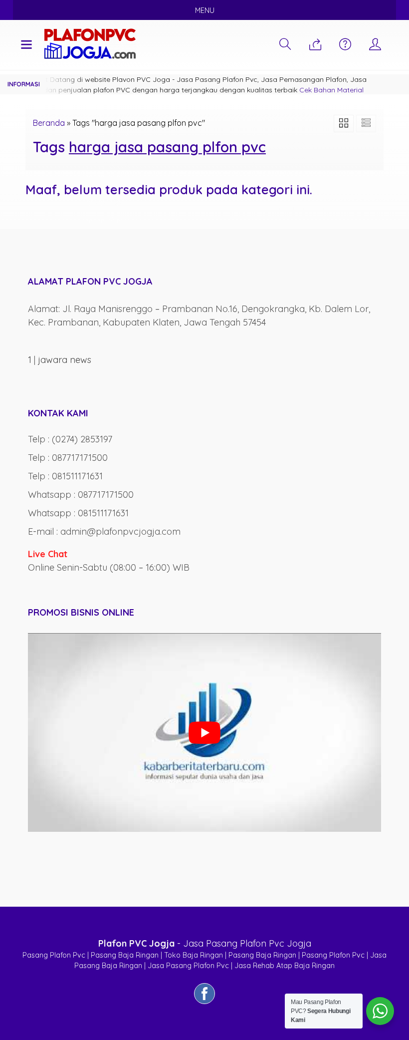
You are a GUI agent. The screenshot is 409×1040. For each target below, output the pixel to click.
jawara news (64, 359)
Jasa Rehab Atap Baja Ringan (284, 965)
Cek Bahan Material (331, 89)
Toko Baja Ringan (193, 955)
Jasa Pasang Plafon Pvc (188, 965)
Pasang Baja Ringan (125, 955)
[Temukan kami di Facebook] (204, 1003)
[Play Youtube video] (204, 732)
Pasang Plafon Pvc (53, 955)
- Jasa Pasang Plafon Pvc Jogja (204, 943)
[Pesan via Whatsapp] (315, 44)
